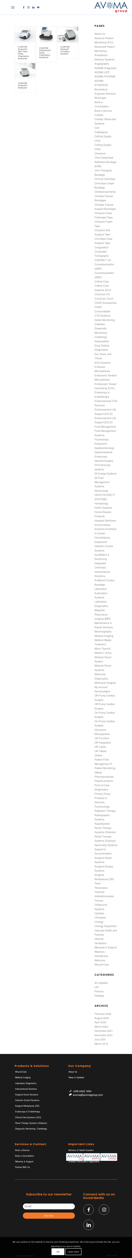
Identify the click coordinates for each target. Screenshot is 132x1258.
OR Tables (100, 751)
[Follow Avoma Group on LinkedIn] (88, 1225)
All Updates (101, 983)
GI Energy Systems (105, 473)
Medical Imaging (103, 636)
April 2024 (100, 1022)
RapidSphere (102, 824)
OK (58, 1251)
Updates (99, 913)
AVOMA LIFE (102, 72)
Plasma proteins (103, 781)
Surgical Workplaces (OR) (27, 1105)
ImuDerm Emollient (105, 529)
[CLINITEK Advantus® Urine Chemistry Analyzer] (46, 35)
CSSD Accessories (105, 303)
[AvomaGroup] (111, 7)
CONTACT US (102, 260)
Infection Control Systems (27, 1100)
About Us (99, 34)
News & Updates (76, 1077)
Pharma (99, 991)
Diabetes (99, 324)
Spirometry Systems (105, 845)
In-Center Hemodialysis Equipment (102, 537)
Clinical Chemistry (104, 179)
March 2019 (101, 1044)
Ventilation (100, 943)
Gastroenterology (104, 448)
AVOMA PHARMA (104, 76)
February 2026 (102, 1014)
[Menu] (12, 7)
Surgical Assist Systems (26, 1094)
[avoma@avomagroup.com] (70, 1095)
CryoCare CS (102, 294)
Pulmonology (102, 806)
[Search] (6, 7)
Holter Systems (103, 507)
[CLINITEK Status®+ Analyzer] (25, 71)
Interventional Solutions (26, 1088)
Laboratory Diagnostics (26, 1083)
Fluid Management (105, 426)
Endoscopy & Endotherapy (27, 1111)
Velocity (99, 939)
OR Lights (100, 747)
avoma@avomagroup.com (88, 1095)
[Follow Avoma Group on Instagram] (104, 1209)
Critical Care (101, 281)
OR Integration (102, 742)
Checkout (99, 153)
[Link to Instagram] (28, 7)
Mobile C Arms (102, 653)
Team (97, 883)
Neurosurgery (102, 691)
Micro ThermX (102, 648)
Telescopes (101, 888)
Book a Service (103, 111)
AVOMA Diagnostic (105, 68)
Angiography (101, 63)
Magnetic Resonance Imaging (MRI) (102, 614)
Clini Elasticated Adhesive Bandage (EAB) (105, 162)
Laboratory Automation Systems (101, 593)
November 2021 (103, 1035)
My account (101, 687)
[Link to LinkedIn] (33, 7)
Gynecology (101, 490)
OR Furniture (101, 738)
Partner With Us (22, 1167)
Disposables (101, 341)
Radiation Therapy (105, 811)
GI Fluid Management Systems (101, 482)
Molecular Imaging (105, 683)
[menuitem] (6, 7)
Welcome (99, 960)
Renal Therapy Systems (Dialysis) (31, 1122)
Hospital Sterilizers (105, 520)
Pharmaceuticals (104, 776)
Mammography (103, 631)
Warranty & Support (105, 947)
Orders (98, 755)
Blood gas (100, 98)
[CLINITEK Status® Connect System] (67, 35)
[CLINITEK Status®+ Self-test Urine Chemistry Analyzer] (25, 35)
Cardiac (99, 115)
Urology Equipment (105, 926)
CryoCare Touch (103, 298)
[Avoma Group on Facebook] (88, 1209)
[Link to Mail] (38, 7)
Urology (99, 922)
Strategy (99, 995)
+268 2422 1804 (82, 1091)
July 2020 (100, 1039)
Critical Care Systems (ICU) (28, 1117)
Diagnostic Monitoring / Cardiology (101, 332)
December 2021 (103, 1031)
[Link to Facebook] (23, 7)
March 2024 (101, 1026)
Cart (96, 128)
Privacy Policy (102, 794)
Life (96, 987)
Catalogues (101, 132)
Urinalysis (100, 917)
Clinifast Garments (105, 192)
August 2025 (101, 1018)
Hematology (101, 503)
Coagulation (101, 247)
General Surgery (103, 461)
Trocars (98, 900)
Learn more (73, 1251)
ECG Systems (102, 362)
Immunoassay (102, 525)
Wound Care (101, 964)
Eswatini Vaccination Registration (84, 1161)
